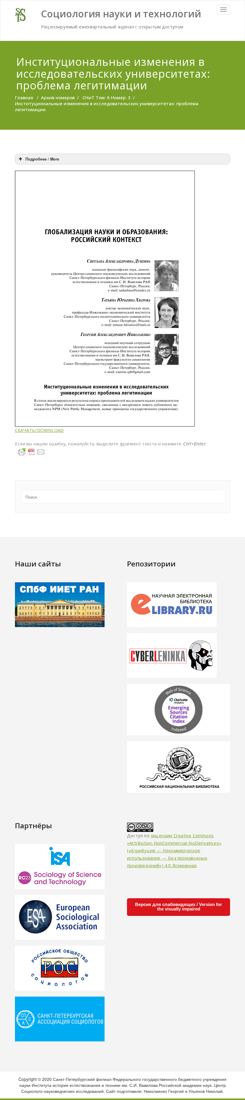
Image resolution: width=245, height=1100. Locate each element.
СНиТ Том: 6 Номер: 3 (106, 97)
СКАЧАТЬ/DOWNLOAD (39, 430)
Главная (24, 97)
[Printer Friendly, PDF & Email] (31, 451)
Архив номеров (58, 97)
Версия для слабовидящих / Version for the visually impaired (178, 906)
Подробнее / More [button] (42, 159)
